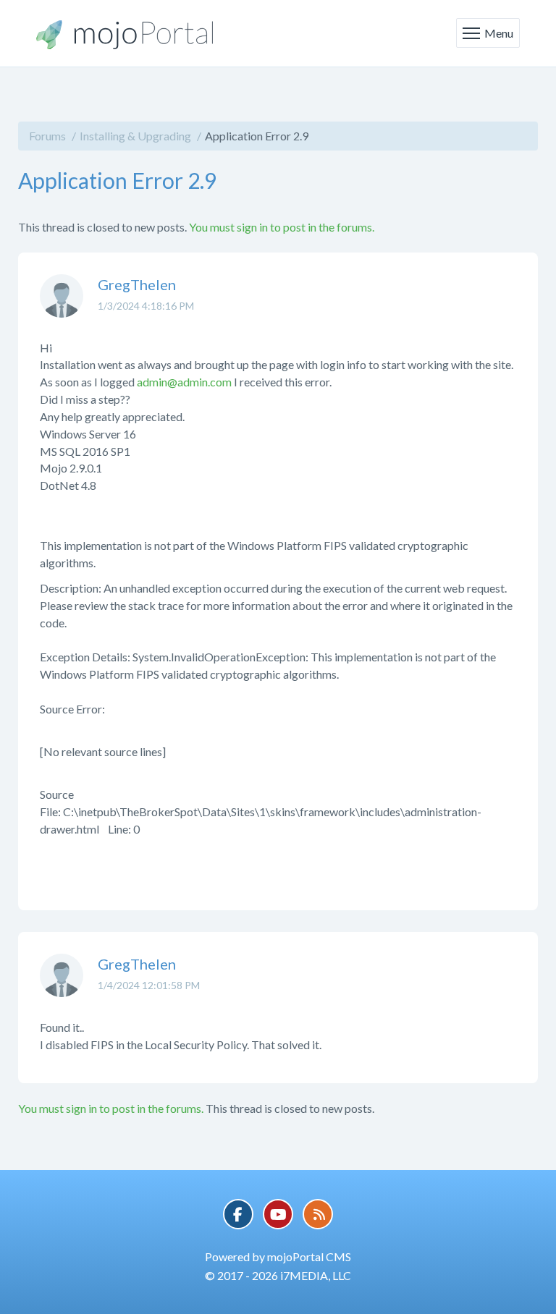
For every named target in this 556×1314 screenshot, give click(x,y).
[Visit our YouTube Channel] (278, 1214)
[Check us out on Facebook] (238, 1214)
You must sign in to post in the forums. (281, 227)
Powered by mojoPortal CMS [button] (278, 1256)
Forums (47, 136)
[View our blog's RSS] (318, 1214)
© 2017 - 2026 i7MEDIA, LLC (278, 1275)
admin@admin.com (184, 382)
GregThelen (137, 284)
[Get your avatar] (61, 306)
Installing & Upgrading (135, 136)
